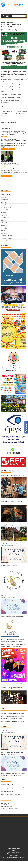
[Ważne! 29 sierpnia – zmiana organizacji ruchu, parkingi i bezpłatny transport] (14, 606)
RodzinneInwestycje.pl (6, 806)
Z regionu (3, 240)
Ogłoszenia (3, 217)
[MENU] (7, 16)
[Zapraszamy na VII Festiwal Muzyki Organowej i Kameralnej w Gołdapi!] (14, 697)
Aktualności (5, 107)
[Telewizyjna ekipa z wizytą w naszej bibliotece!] (14, 488)
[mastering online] (13, 311)
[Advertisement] (14, 11)
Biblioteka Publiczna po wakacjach (9, 565)
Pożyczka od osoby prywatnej (14, 852)
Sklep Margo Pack (14, 855)
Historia (2, 202)
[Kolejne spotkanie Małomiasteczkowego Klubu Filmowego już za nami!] (14, 513)
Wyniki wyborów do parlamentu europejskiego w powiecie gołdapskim (6, 114)
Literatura (3, 210)
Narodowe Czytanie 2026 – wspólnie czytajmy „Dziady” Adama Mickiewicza (12, 544)
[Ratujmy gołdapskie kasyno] (14, 534)
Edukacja (9, 175)
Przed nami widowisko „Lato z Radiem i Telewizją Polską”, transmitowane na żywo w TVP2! (13, 645)
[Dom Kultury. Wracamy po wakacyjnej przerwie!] (10, 627)
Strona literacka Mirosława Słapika (9, 808)
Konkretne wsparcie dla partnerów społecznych (12, 721)
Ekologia (3, 199)
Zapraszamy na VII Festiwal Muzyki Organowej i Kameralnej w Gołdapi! (12, 688)
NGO (2, 215)
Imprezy (3, 204)
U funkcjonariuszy (11, 148)
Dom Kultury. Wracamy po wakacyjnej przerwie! (12, 616)
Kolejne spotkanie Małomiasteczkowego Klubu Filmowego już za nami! (12, 502)
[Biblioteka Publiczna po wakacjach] (14, 580)
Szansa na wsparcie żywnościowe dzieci (21, 112)
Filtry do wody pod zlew (14, 848)
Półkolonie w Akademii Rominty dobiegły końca (12, 713)
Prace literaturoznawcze (7, 804)
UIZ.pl (2, 810)
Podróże (3, 222)
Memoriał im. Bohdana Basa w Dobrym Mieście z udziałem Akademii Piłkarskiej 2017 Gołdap (13, 640)
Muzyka (3, 212)
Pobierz (3, 220)
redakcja (15, 30)
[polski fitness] (13, 455)
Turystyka (3, 233)
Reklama (3, 228)
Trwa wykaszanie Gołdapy (7, 784)
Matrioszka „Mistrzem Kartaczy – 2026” (10, 794)
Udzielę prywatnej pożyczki (14, 853)
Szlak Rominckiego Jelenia (7, 791)
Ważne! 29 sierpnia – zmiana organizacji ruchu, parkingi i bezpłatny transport (12, 596)
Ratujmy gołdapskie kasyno (7, 525)
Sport (2, 230)
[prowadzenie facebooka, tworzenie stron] (13, 466)
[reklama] (13, 348)
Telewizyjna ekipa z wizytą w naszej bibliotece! (12, 475)
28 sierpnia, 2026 (6, 126)
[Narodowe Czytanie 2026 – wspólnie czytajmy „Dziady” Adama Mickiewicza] (14, 555)
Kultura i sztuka (4, 207)
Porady (2, 225)
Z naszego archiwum (6, 238)
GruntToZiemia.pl (5, 803)
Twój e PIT (14, 850)
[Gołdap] (3, 15)
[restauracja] (13, 412)
